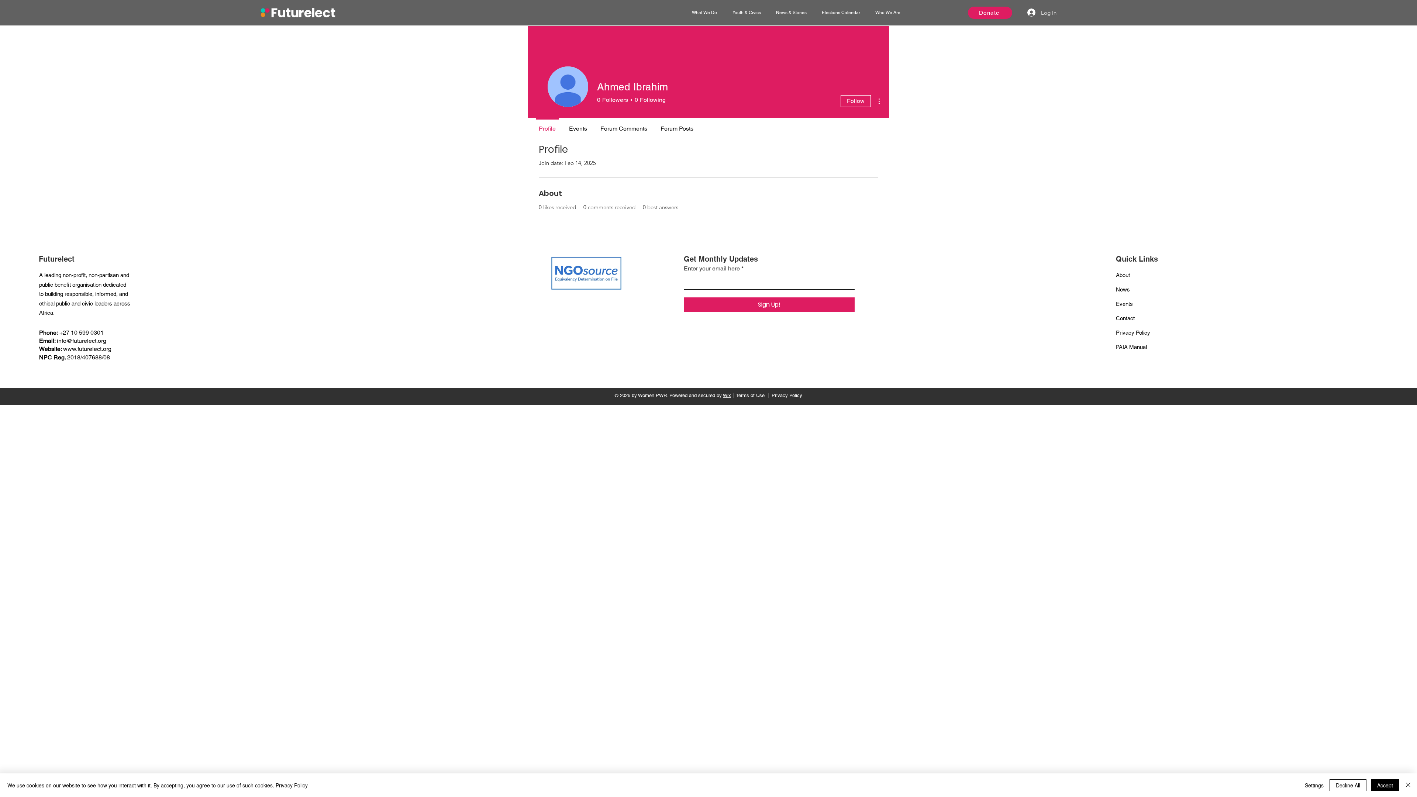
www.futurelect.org (87, 348)
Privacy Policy (1133, 333)
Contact (1125, 318)
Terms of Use (750, 395)
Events (1124, 304)
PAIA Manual (1131, 347)
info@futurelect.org (81, 340)
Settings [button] (1314, 785)
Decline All (1348, 785)
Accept (1385, 785)
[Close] (1408, 785)
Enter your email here (712, 269)
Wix (727, 395)
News (1123, 289)
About (1123, 275)
